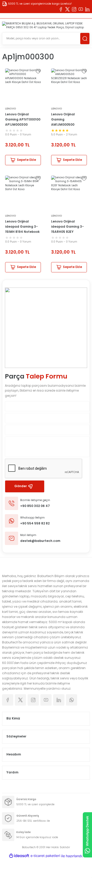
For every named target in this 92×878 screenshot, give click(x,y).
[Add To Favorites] (38, 71)
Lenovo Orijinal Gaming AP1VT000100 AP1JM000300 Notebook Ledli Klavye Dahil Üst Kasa (23, 119)
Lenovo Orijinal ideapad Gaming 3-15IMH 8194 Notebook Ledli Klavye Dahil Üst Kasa (22, 227)
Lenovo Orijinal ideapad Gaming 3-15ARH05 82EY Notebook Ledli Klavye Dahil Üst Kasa (69, 227)
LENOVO (10, 108)
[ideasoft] (19, 856)
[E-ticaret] (45, 856)
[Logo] (46, 26)
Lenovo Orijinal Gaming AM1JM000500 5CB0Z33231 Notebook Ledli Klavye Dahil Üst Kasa (69, 119)
